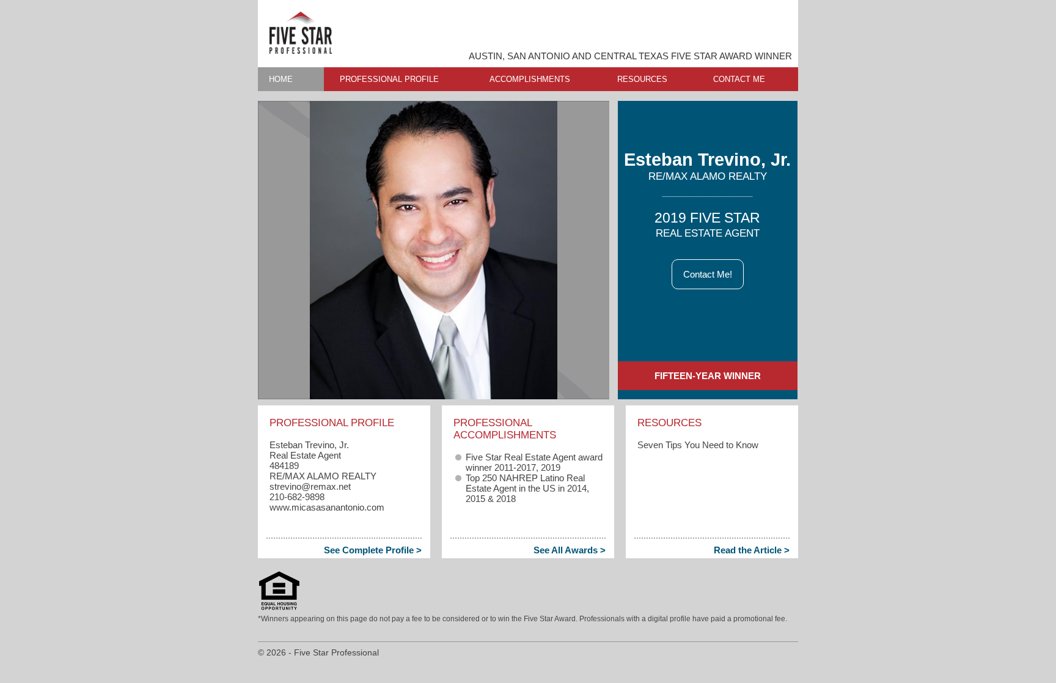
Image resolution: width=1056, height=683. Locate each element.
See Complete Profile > (373, 550)
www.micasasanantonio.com (327, 507)
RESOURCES (642, 79)
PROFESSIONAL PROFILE (389, 79)
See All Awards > (570, 550)
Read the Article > (752, 550)
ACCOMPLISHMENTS (530, 79)
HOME (281, 79)
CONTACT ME (739, 79)
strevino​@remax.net (310, 486)
